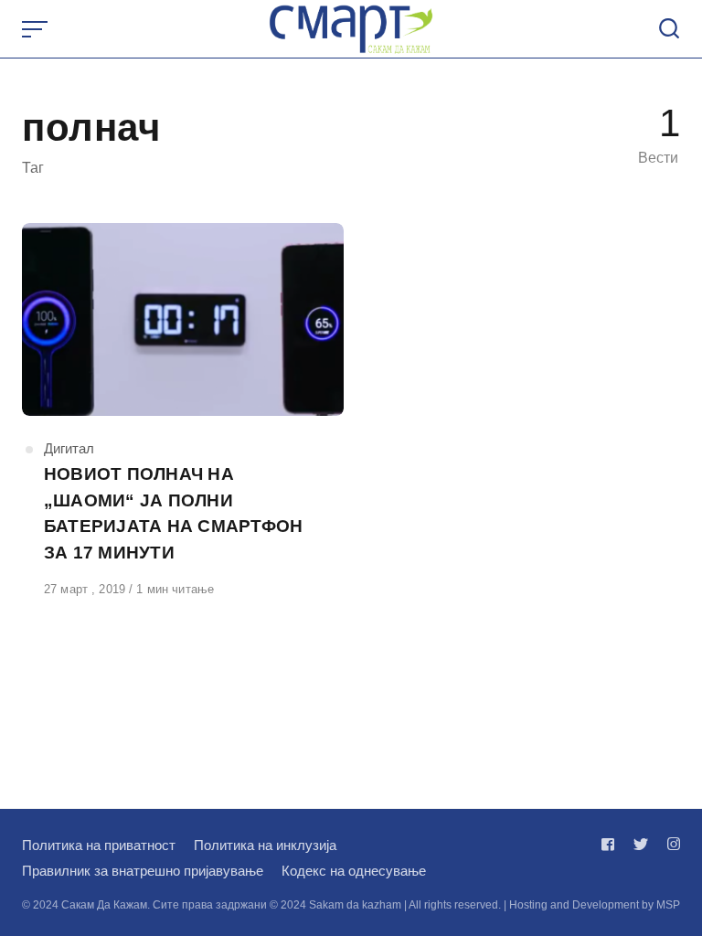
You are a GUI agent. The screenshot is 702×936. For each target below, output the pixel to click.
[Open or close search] (669, 29)
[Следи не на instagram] (670, 844)
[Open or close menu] (36, 29)
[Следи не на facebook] (611, 844)
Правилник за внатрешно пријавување (142, 870)
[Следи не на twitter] (640, 844)
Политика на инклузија (265, 845)
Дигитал (69, 448)
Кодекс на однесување (354, 870)
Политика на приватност (99, 845)
